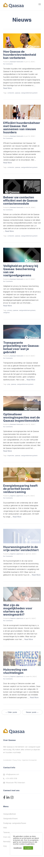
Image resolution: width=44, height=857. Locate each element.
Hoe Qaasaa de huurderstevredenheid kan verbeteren (19, 55)
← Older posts (11, 712)
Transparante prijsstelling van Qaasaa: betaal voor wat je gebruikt (21, 347)
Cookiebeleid (7, 760)
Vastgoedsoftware (10, 818)
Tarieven (6, 832)
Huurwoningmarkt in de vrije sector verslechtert (21, 548)
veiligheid (6, 312)
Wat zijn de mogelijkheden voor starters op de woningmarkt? (17, 609)
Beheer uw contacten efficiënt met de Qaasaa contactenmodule (20, 200)
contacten (10, 93)
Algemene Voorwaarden (29, 760)
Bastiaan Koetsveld (16, 61)
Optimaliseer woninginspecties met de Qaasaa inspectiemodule (21, 417)
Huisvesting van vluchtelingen (15, 671)
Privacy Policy (16, 760)
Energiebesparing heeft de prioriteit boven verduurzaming (20, 489)
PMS (5, 828)
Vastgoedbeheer (9, 814)
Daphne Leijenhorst (16, 496)
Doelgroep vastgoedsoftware (14, 823)
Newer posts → (32, 712)
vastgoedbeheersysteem (29, 93)
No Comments (8, 64)
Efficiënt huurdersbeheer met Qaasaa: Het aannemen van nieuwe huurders (21, 127)
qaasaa (17, 93)
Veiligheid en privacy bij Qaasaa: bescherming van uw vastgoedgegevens (20, 270)
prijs (8, 384)
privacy (9, 310)
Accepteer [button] (28, 848)
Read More (7, 88)
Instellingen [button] (18, 848)
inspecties (10, 455)
